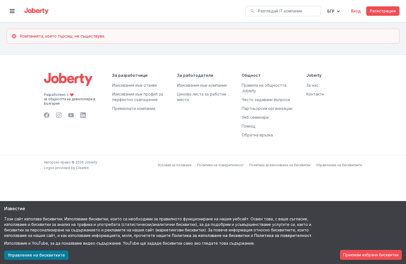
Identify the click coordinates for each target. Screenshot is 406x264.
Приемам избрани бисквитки (371, 254)
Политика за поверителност (283, 235)
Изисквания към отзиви (134, 85)
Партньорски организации (267, 108)
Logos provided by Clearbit (66, 168)
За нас (312, 85)
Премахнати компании (133, 108)
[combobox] (283, 11)
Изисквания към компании (202, 85)
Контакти (315, 94)
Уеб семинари (255, 117)
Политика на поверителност (220, 165)
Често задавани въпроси (266, 99)
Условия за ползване (174, 165)
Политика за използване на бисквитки (279, 165)
